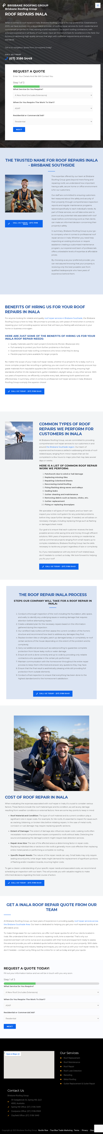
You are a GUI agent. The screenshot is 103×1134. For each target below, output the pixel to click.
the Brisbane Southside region (60, 447)
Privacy (85, 1130)
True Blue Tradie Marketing (61, 1130)
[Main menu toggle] (97, 5)
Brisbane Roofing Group (27, 5)
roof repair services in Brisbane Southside (63, 318)
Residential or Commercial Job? (28, 115)
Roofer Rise (43, 1130)
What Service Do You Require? (28, 89)
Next (19, 129)
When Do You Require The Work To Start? (34, 102)
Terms (76, 1130)
